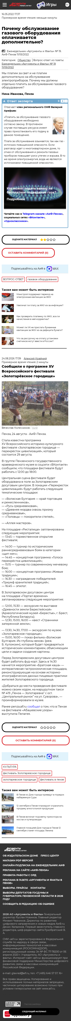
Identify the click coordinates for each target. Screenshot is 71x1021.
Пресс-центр (50, 855)
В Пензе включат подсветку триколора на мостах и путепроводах (39, 818)
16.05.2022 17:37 (11, 14)
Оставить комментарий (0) (28, 252)
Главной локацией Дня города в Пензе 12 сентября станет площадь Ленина (39, 829)
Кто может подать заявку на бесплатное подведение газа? (31, 190)
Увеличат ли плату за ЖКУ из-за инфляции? (40, 305)
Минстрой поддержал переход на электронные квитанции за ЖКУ (35, 295)
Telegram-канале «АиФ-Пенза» (43, 213)
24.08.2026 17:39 (11, 358)
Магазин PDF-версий (18, 860)
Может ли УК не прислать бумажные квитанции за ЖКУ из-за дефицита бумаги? (40, 328)
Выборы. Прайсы (15, 887)
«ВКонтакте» (36, 217)
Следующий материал (34, 1011)
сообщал (33, 706)
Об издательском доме (20, 855)
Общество (24, 60)
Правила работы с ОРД (19, 875)
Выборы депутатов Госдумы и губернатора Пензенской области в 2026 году (33, 895)
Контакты (38, 887)
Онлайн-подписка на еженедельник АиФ (34, 865)
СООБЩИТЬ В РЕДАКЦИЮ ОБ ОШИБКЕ (28, 903)
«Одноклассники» (16, 221)
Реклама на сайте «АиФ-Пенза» (26, 870)
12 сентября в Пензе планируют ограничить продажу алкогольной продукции (40, 807)
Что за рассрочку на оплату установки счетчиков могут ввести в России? (37, 339)
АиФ (35, 427)
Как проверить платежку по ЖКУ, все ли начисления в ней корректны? (38, 317)
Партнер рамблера (32, 1004)
